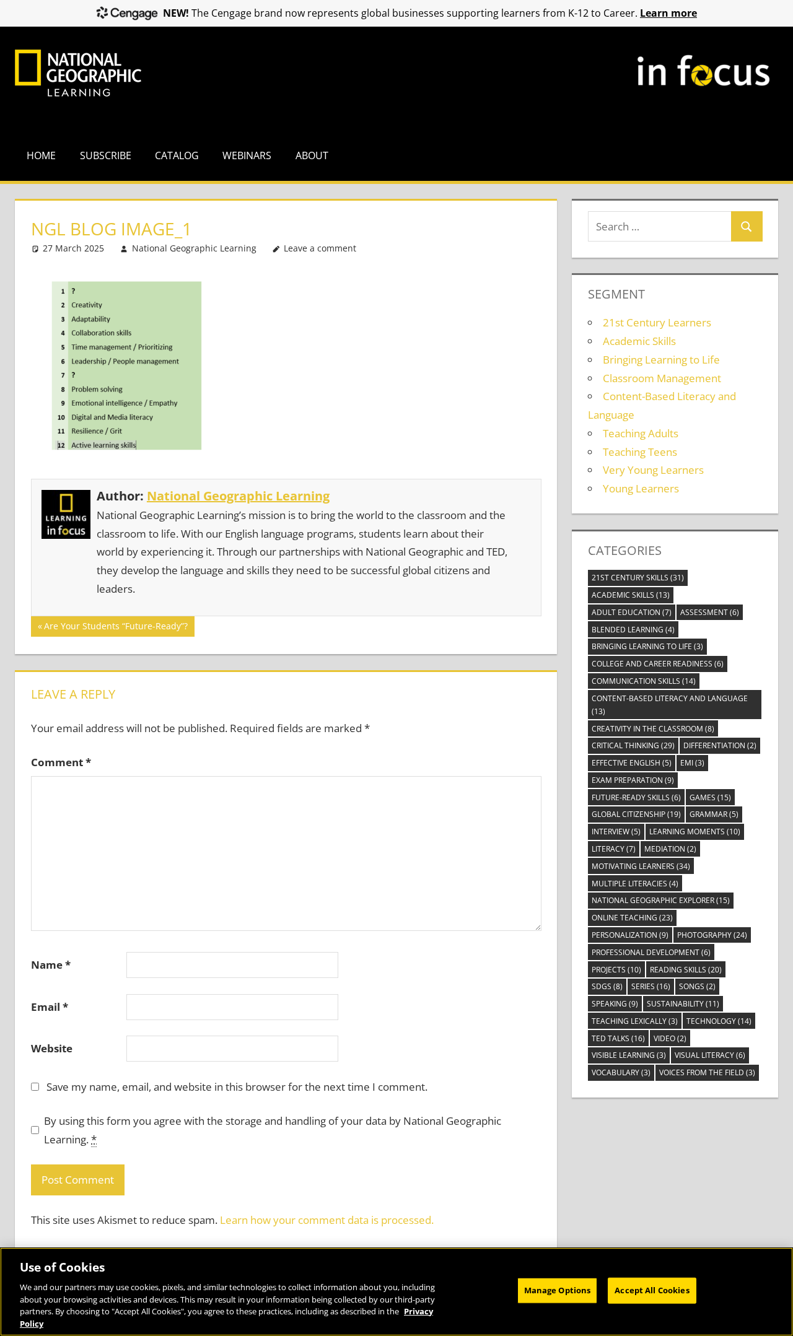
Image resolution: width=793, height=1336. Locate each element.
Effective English (632, 763)
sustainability (683, 1003)
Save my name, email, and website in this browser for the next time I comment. (236, 1087)
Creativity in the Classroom (653, 728)
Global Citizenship (636, 814)
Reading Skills (686, 969)
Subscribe (105, 155)
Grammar (714, 814)
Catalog (177, 155)
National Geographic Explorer (661, 900)
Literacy (614, 849)
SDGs (607, 986)
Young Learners (641, 488)
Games (710, 797)
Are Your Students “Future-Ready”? (115, 628)
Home (41, 155)
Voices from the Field (707, 1072)
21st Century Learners (657, 322)
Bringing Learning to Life (661, 359)
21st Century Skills (638, 577)
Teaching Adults (640, 433)
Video (670, 1038)
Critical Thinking (633, 745)
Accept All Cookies (652, 1290)
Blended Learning (633, 629)
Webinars (246, 155)
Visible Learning (629, 1055)
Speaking (615, 1003)
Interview (616, 831)
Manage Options (557, 1290)
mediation (670, 849)
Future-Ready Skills (636, 797)
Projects (616, 969)
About (312, 155)
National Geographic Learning (194, 248)
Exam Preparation (633, 780)
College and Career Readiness (658, 663)
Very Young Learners (653, 470)
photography (712, 935)
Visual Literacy (710, 1055)
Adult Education (632, 612)
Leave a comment (320, 248)
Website (51, 1048)
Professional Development (651, 952)
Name (51, 965)
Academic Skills (639, 341)
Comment (61, 762)
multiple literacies (635, 883)
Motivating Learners (641, 866)
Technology (718, 1021)
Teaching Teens (640, 452)
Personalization (630, 935)
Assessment (709, 612)
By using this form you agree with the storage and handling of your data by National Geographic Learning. (272, 1130)
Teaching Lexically (635, 1021)
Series (650, 986)
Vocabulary (621, 1072)
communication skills (644, 681)
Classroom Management (662, 378)
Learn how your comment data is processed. (327, 1220)
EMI (692, 763)
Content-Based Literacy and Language (670, 705)
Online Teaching (632, 917)
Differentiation (719, 745)
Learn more (668, 13)
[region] (396, 1291)
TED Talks (618, 1038)
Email (49, 1007)
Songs (697, 986)
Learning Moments (694, 831)
